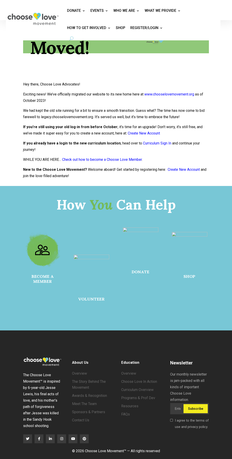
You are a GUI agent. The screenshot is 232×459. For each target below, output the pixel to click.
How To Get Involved (86, 28)
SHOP (189, 276)
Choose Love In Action (139, 381)
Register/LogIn (144, 28)
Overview (79, 373)
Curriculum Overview (137, 390)
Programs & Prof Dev (138, 398)
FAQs (125, 414)
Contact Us (80, 420)
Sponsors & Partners (88, 412)
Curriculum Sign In (157, 143)
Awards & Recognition (89, 395)
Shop (120, 28)
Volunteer (91, 299)
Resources (129, 406)
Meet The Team (84, 404)
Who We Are (124, 10)
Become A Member (42, 279)
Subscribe (195, 408)
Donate (74, 10)
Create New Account (144, 133)
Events (97, 10)
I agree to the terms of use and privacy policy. (192, 423)
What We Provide (160, 10)
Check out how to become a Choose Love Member (102, 159)
